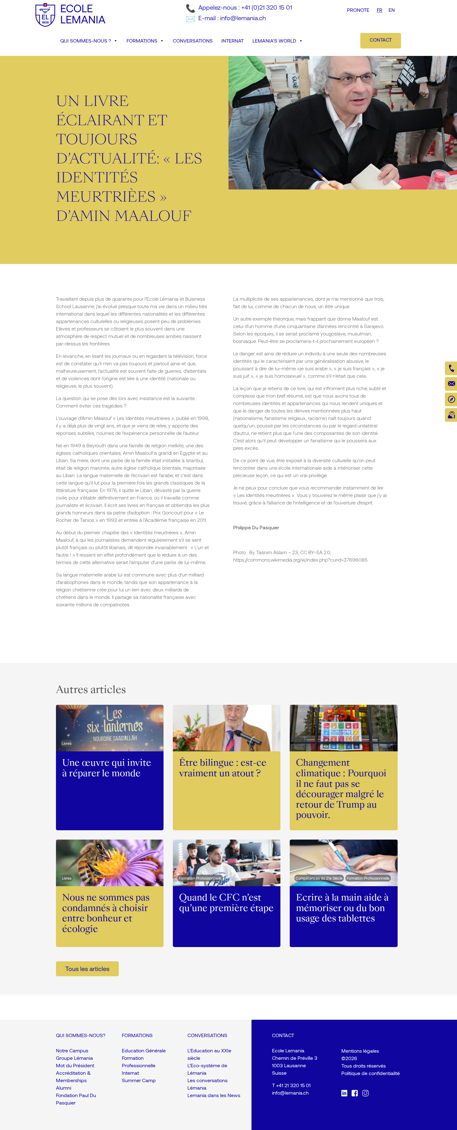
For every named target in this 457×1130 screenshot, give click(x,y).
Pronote (358, 10)
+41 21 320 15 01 (293, 1085)
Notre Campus (72, 1050)
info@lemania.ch (290, 1093)
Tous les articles (87, 968)
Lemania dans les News (213, 1095)
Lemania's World (274, 40)
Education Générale (144, 1050)
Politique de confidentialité (370, 1073)
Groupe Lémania (74, 1058)
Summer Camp (139, 1080)
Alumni (63, 1088)
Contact (381, 40)
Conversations (193, 40)
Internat (232, 40)
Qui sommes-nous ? (85, 40)
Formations (142, 40)
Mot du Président (75, 1065)
